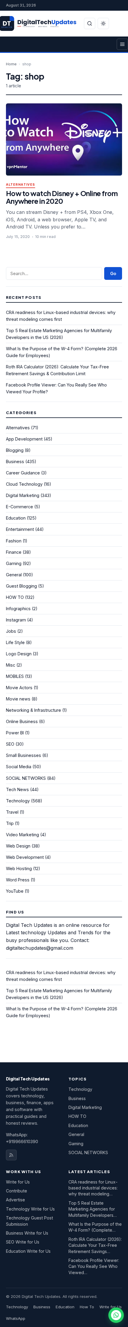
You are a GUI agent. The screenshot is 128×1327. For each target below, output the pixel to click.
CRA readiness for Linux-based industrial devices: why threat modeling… (93, 1188)
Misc (10, 665)
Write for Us (18, 1181)
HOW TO (15, 597)
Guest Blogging (21, 585)
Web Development (25, 857)
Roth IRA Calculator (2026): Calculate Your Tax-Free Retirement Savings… (95, 1245)
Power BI (15, 732)
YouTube (15, 891)
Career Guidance (23, 472)
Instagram (16, 619)
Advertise (15, 1199)
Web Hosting (19, 868)
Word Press (17, 879)
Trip (10, 823)
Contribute (16, 1190)
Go (113, 273)
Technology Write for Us (30, 1208)
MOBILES (15, 676)
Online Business (22, 721)
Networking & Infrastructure (33, 710)
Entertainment (20, 529)
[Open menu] (122, 44)
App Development (24, 438)
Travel (12, 812)
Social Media (18, 766)
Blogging (15, 450)
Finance (13, 552)
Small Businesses (23, 755)
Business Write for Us (27, 1233)
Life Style (15, 642)
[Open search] (89, 23)
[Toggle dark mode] (103, 23)
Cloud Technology (24, 484)
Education (16, 517)
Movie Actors (19, 687)
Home (11, 64)
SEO (10, 744)
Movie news (18, 698)
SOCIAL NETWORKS (26, 778)
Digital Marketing (22, 495)
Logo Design (19, 653)
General (14, 574)
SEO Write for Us (22, 1241)
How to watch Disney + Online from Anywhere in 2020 (62, 197)
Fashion (13, 540)
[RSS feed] (11, 1155)
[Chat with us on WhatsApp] (116, 1315)
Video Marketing (22, 834)
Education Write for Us (28, 1251)
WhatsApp (15, 1318)
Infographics (18, 608)
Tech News (17, 789)
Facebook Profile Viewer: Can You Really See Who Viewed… (93, 1266)
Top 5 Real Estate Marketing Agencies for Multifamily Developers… (92, 1209)
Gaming (13, 563)
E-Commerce (19, 506)
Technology (18, 800)
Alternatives (20, 184)
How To (87, 1306)
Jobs (11, 631)
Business (15, 461)
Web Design (18, 845)
